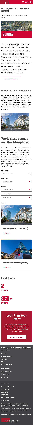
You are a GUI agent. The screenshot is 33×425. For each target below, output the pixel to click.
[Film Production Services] (16, 183)
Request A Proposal (11, 79)
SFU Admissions (5, 389)
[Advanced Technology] (16, 199)
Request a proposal (16, 337)
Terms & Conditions (5, 414)
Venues (26, 15)
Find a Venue (5, 170)
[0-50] (16, 189)
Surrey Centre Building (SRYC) (15, 262)
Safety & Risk (5, 384)
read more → (6, 233)
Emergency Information (8, 397)
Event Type (4, 178)
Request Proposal (6, 364)
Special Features (6, 194)
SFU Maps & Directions (7, 386)
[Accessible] (16, 197)
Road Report (5, 392)
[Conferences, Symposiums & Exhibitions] (16, 181)
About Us (4, 359)
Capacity (3, 186)
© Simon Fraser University (25, 414)
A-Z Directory (5, 400)
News (2, 362)
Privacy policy (14, 414)
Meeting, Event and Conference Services (15, 9)
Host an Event (5, 351)
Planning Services (6, 356)
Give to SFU (4, 395)
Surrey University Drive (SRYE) (15, 228)
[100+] (16, 191)
